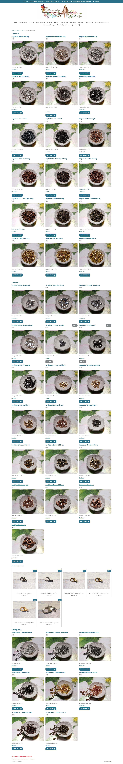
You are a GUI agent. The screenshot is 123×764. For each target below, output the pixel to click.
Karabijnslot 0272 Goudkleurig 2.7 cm (24, 622)
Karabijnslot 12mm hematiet (87, 325)
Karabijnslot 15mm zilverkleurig (54, 285)
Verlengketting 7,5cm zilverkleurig (22, 632)
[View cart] (79, 25)
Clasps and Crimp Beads (30, 30)
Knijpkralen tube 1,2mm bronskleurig (89, 198)
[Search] (75, 25)
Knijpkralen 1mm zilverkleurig (20, 36)
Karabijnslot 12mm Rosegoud (20, 485)
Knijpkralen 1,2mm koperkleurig (21, 159)
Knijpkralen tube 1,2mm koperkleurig (56, 159)
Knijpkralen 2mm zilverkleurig (20, 76)
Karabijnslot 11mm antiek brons (21, 445)
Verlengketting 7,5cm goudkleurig (55, 672)
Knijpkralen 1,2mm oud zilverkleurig (55, 76)
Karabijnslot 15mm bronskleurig (88, 445)
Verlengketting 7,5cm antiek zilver (89, 632)
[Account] (72, 25)
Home (13, 30)
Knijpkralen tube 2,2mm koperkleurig (22, 198)
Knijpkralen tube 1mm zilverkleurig (55, 36)
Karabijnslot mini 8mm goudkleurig (55, 365)
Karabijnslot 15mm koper (86, 485)
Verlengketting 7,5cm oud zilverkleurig (56, 632)
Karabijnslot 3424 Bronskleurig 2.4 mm (74, 593)
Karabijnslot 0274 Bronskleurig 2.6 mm (99, 593)
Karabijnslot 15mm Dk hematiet (21, 365)
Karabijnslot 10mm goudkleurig (21, 405)
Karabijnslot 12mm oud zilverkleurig (89, 285)
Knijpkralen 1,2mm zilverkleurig (88, 36)
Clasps (22, 30)
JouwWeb (109, 761)
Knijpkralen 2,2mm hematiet (53, 119)
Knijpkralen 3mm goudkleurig (87, 238)
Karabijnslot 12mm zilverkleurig (21, 285)
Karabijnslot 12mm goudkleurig (54, 405)
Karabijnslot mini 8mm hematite (54, 325)
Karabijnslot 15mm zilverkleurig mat (22, 325)
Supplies (17, 30)
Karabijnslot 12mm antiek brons (54, 445)
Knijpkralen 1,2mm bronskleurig (54, 198)
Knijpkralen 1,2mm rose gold (87, 119)
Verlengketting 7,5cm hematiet (21, 672)
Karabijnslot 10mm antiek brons (88, 405)
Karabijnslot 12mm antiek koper (54, 485)
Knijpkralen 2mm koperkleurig (88, 159)
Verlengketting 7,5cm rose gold (88, 672)
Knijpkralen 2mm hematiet (19, 119)
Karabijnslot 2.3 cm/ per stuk (24, 593)
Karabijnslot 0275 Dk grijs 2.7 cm (49, 593)
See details (14, 69)
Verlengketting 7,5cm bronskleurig (55, 712)
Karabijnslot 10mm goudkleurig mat (89, 365)
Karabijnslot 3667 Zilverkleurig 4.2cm (49, 622)
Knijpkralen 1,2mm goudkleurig (20, 238)
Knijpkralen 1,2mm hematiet (87, 76)
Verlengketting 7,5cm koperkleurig (22, 712)
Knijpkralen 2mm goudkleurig (54, 238)
